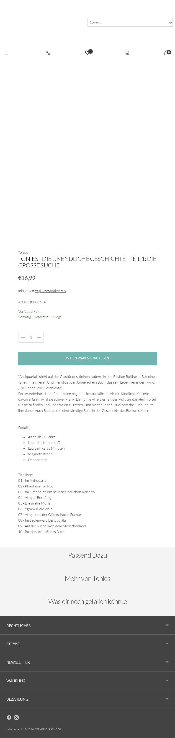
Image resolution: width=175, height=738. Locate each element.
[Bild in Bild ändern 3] (87, 228)
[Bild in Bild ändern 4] (116, 228)
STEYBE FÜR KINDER (48, 729)
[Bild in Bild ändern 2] (59, 228)
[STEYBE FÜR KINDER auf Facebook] (9, 718)
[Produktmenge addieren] (23, 337)
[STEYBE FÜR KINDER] (42, 28)
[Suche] (170, 22)
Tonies (23, 252)
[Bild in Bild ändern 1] (30, 228)
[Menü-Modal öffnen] (6, 53)
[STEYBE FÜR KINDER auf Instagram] (16, 718)
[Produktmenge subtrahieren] (39, 337)
